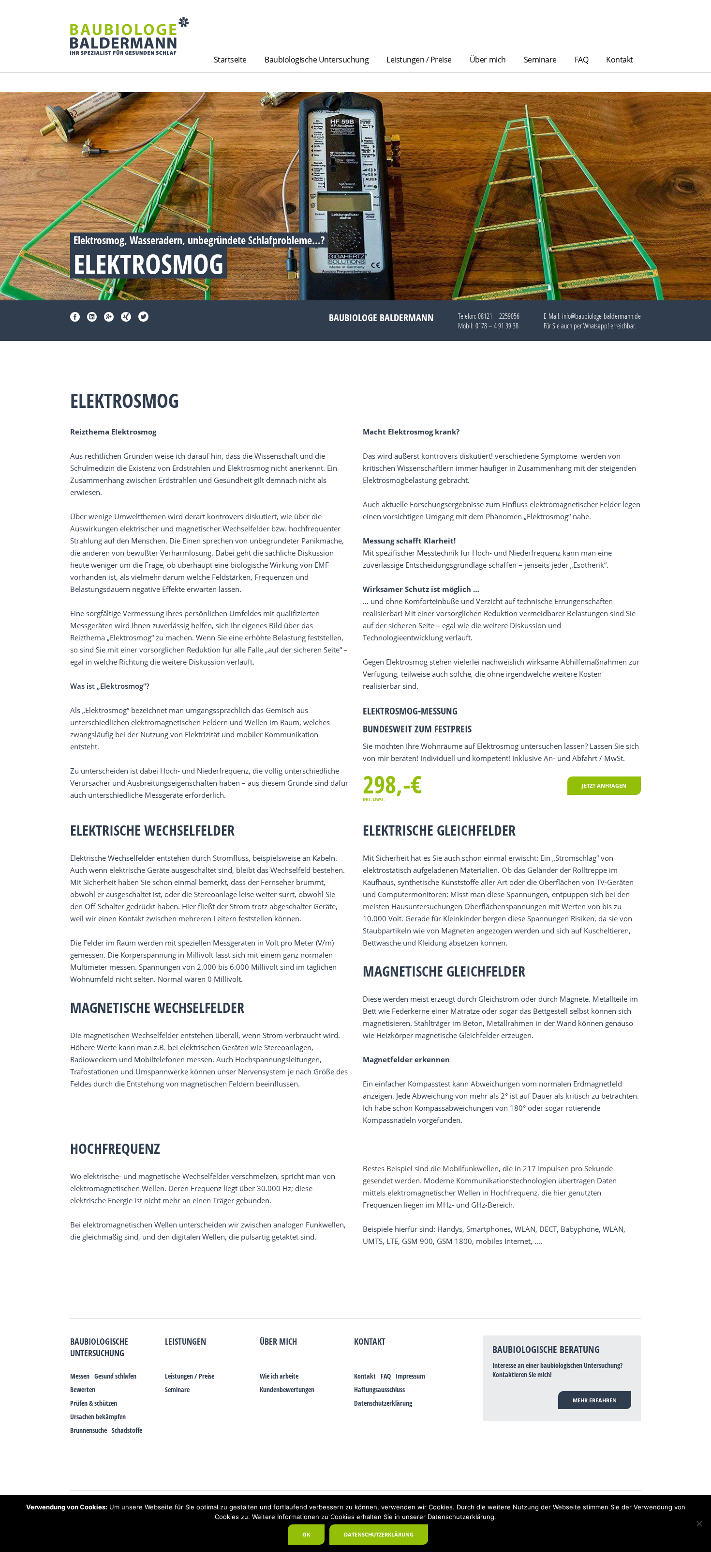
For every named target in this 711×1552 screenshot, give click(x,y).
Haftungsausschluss (379, 1389)
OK (306, 1534)
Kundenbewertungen (287, 1389)
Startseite (230, 59)
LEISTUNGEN (185, 1341)
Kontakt (619, 59)
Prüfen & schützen (93, 1403)
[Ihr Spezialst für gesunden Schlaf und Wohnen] (129, 36)
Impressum (410, 1376)
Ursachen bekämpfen (98, 1416)
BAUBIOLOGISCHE (99, 1341)
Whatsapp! (596, 325)
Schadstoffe (127, 1430)
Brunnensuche (88, 1430)
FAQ (582, 59)
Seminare (540, 59)
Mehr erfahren (595, 1400)
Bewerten (82, 1389)
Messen (79, 1376)
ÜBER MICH (278, 1341)
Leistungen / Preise (419, 59)
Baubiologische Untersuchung (317, 59)
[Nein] (699, 1523)
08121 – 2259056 (498, 316)
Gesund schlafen (115, 1376)
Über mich (488, 59)
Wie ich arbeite (279, 1376)
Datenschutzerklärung (383, 1403)
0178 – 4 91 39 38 (496, 325)
